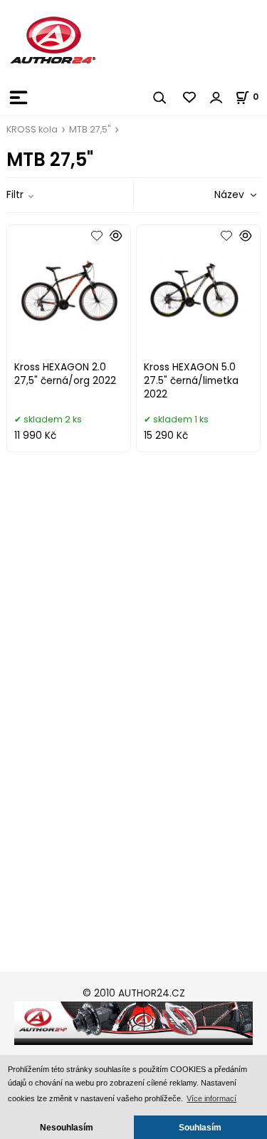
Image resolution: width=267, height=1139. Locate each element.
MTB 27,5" (90, 129)
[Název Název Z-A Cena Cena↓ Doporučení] (218, 195)
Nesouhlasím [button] (66, 1127)
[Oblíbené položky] (190, 97)
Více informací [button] (211, 1098)
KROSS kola (32, 129)
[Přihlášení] (216, 97)
